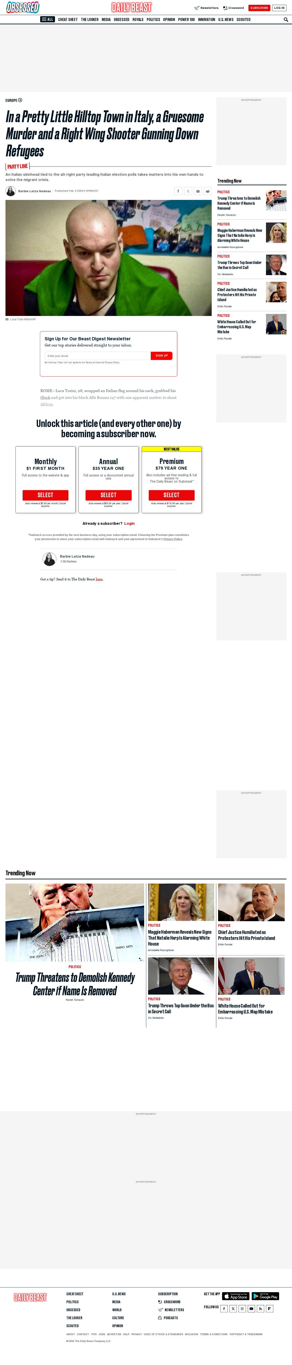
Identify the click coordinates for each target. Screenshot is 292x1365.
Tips (94, 1334)
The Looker (90, 20)
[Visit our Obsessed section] (37, 8)
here (99, 579)
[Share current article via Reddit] (208, 191)
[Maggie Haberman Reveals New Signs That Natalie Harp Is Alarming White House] (276, 242)
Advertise (114, 1334)
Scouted (243, 20)
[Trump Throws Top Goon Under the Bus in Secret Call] (276, 274)
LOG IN (279, 8)
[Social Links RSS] (260, 1309)
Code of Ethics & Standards (163, 1334)
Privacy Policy (112, 363)
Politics (153, 20)
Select (46, 495)
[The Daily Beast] (132, 8)
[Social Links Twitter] (233, 1309)
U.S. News (225, 20)
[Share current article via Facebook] (178, 191)
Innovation (206, 20)
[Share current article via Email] (198, 191)
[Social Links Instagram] (242, 1309)
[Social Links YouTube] (251, 1309)
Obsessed (121, 20)
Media (106, 20)
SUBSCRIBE (259, 8)
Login (129, 523)
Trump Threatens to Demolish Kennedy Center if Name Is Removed (75, 984)
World (117, 1310)
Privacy (136, 1334)
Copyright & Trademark (246, 1334)
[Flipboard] (269, 1309)
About (70, 1334)
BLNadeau (70, 561)
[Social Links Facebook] (224, 1309)
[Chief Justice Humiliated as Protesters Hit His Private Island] (276, 301)
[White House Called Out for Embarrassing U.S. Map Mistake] (276, 333)
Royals (138, 20)
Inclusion (191, 1334)
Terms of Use (93, 363)
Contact (83, 1334)
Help (126, 1334)
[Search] (286, 19)
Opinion (169, 20)
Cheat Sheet (68, 20)
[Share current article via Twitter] (188, 191)
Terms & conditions (213, 1334)
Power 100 (186, 20)
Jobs (102, 1334)
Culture (118, 1318)
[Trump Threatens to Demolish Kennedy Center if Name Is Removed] (276, 210)
